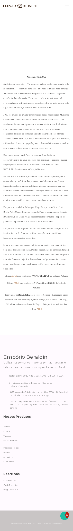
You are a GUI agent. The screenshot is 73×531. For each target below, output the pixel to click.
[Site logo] (20, 6)
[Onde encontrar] (36, 393)
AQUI (14, 276)
